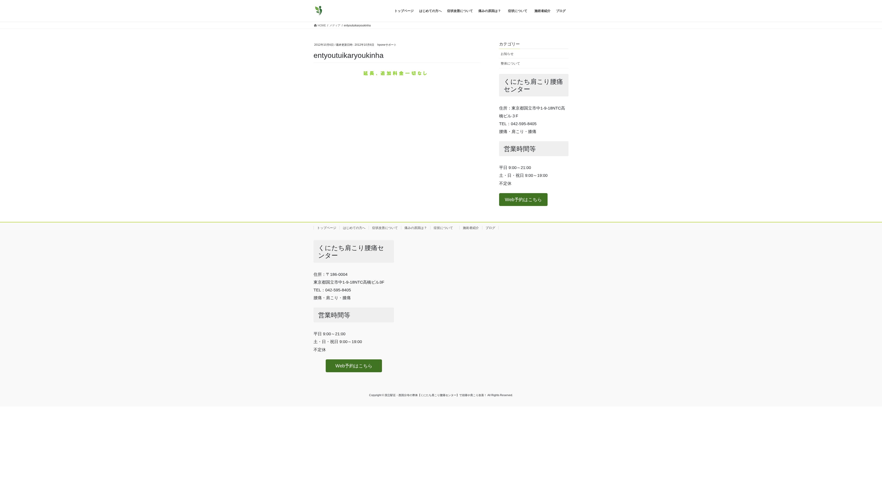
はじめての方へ (354, 228)
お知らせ (507, 54)
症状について (445, 228)
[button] (523, 199)
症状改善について (385, 228)
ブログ (490, 228)
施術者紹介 (471, 228)
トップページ (326, 228)
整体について (510, 63)
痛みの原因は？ (415, 228)
